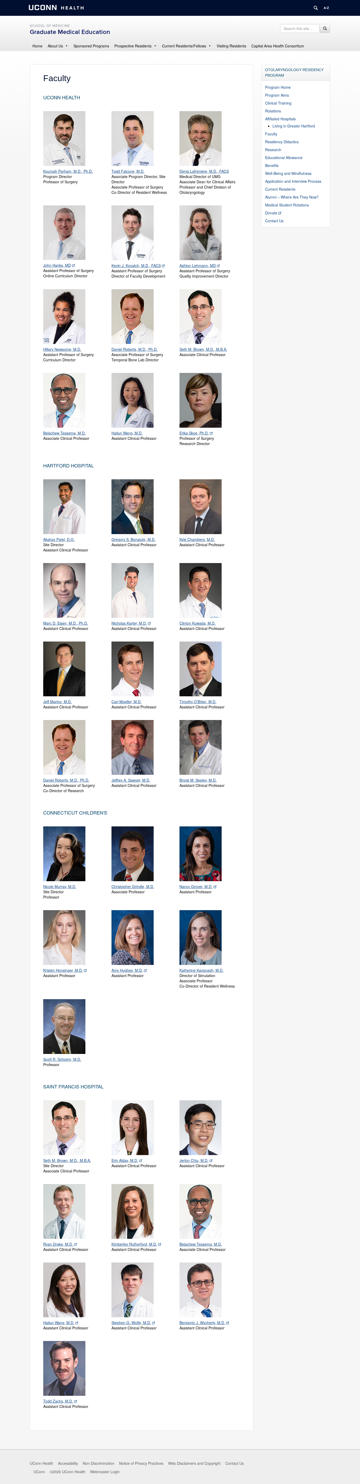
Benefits (272, 165)
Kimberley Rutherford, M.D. (134, 1244)
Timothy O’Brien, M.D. (197, 701)
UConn (39, 1471)
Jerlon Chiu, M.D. (193, 1160)
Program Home (278, 87)
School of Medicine (50, 26)
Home (37, 45)
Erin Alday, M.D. (124, 1160)
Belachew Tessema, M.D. (64, 433)
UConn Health (41, 1463)
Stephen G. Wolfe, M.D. (131, 1322)
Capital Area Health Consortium (277, 45)
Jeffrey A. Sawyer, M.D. (130, 780)
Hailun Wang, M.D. (127, 433)
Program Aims (277, 95)
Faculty (271, 133)
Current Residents (280, 189)
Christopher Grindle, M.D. (132, 886)
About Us (55, 45)
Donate (271, 212)
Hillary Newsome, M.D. (62, 349)
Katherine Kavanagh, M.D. (201, 970)
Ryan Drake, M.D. (58, 1244)
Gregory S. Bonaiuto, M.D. (133, 539)
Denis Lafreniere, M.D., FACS (204, 171)
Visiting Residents (231, 45)
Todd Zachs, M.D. (58, 1401)
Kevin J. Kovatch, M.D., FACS (136, 265)
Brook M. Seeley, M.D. (198, 780)
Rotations (273, 111)
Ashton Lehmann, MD (197, 265)
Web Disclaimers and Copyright (194, 1463)
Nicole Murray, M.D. (59, 886)
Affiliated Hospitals (280, 118)
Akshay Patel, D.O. (59, 539)
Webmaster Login (105, 1471)
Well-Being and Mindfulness (288, 173)
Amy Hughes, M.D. (127, 970)
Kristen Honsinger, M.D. (63, 970)
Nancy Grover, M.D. (195, 886)
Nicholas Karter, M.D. (129, 623)
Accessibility (68, 1463)
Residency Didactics (282, 141)
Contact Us (274, 220)
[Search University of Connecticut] (316, 8)
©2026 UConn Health (67, 1471)
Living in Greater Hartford (294, 126)
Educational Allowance (284, 157)
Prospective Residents (133, 45)
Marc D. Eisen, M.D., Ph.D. (65, 623)
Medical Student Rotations (287, 205)
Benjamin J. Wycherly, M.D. (202, 1322)
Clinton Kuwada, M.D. (197, 623)
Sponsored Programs (91, 45)
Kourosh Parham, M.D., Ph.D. (68, 171)
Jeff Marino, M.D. (57, 701)
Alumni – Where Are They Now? (292, 197)
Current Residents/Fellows (184, 45)
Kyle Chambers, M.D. (197, 539)
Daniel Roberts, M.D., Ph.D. (134, 349)
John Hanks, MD (57, 265)
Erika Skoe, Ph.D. (194, 433)
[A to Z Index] (326, 8)
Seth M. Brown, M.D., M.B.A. (203, 349)
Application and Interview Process (293, 181)
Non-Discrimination (98, 1463)
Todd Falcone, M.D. (127, 171)
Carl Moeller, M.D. (126, 701)
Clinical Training (278, 103)
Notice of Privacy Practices (141, 1463)
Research (273, 149)
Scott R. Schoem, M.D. (62, 1059)
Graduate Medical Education (70, 32)
